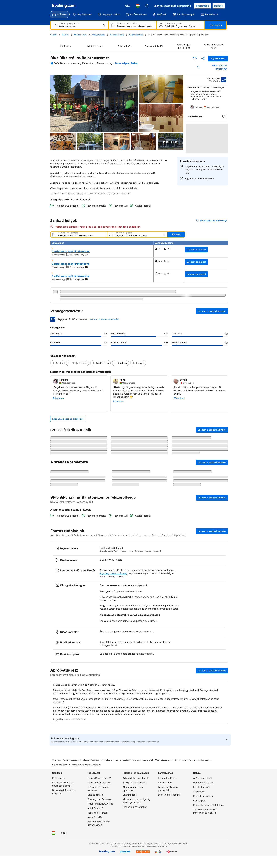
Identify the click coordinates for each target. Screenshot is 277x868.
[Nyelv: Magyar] (138, 6)
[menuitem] (60, 14)
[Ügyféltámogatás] (147, 6)
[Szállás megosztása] (203, 58)
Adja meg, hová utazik (69, 24)
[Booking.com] (63, 6)
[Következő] (226, 101)
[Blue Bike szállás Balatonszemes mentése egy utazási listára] (194, 58)
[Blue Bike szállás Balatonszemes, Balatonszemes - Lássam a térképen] (52, 63)
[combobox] (80, 26)
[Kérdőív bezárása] (224, 627)
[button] (207, 137)
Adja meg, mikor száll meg (113, 718)
